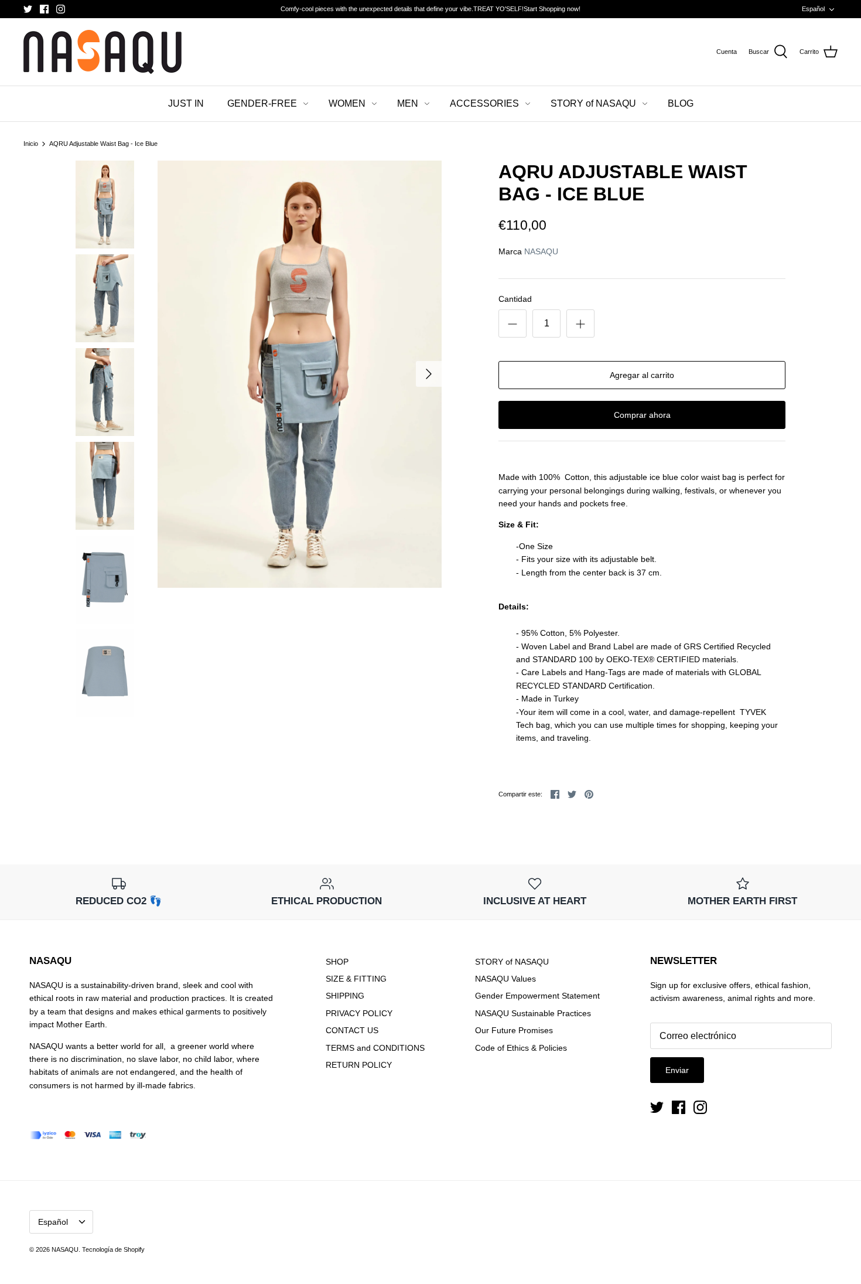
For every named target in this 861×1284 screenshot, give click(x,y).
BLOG (680, 103)
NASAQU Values (505, 978)
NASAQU (541, 251)
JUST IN (186, 103)
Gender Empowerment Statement (537, 995)
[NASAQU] (102, 52)
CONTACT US (352, 1030)
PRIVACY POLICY (359, 1013)
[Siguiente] (429, 374)
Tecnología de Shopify (113, 1249)
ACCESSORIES (484, 103)
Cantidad (515, 299)
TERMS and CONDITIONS (375, 1048)
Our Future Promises (514, 1030)
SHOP (337, 961)
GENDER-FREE (262, 103)
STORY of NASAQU (593, 103)
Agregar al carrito (642, 375)
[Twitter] (27, 9)
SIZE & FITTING (356, 978)
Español (813, 8)
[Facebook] (44, 9)
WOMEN (347, 103)
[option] (300, 374)
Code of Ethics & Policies (521, 1048)
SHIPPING (345, 995)
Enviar (677, 1070)
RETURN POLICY (359, 1065)
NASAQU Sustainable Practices (533, 1013)
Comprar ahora (642, 415)
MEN (407, 103)
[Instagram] (60, 9)
